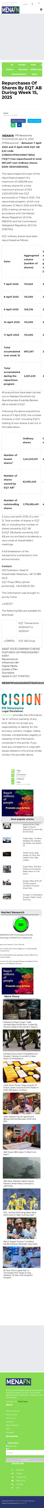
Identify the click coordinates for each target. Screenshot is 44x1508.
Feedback (10, 1432)
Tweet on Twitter (34, 121)
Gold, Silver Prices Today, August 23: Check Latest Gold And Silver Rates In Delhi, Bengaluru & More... (21, 1087)
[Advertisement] (22, 36)
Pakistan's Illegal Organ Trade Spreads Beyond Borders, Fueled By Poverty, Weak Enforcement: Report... (21, 1024)
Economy (23, 69)
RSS (18, 1488)
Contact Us (10, 1418)
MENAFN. (18, 1501)
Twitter (19, 1473)
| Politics (9, 69)
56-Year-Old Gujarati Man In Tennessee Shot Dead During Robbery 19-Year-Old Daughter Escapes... (18, 1274)
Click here (23, 1401)
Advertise (10, 1422)
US (9, 65)
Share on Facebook (18, 121)
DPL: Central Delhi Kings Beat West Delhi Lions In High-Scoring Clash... (19, 1213)
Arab (33, 65)
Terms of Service (12, 1411)
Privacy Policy (11, 1415)
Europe (22, 65)
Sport (33, 74)
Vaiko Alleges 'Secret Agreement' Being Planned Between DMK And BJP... (19, 1119)
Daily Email (20, 1481)
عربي (25, 3)
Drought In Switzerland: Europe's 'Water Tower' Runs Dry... (32, 897)
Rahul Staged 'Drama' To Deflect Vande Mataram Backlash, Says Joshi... (20, 1242)
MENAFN (8, 135)
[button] (32, 3)
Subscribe (25, 1460)
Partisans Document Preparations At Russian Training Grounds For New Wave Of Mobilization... (20, 1056)
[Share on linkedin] (19, 125)
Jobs (8, 1429)
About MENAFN (12, 1425)
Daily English (13, 1443)
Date (5, 113)
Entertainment (15, 74)
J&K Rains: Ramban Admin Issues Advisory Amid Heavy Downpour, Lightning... (18, 1183)
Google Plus (21, 1477)
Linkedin (19, 1484)
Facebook (20, 1470)
